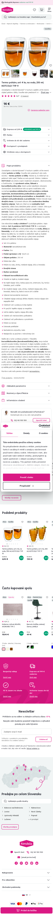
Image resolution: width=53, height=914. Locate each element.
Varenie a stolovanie (27, 24)
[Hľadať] (5, 17)
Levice (6, 811)
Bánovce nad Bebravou (13, 808)
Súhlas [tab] (9, 433)
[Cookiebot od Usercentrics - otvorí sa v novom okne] (39, 426)
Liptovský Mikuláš (11, 815)
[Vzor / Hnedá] (11, 649)
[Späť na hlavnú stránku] (7, 10)
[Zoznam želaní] (34, 9)
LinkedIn (36, 863)
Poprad (34, 815)
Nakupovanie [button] (7, 873)
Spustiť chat (41, 420)
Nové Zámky (36, 811)
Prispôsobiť (25, 486)
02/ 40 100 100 (20, 420)
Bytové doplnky (12, 24)
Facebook (16, 863)
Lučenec (7, 819)
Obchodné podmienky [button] (11, 887)
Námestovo (36, 808)
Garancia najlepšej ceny (40, 110)
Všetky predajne (10, 827)
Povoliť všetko (26, 477)
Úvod (3, 24)
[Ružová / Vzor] (3, 649)
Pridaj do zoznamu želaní (50, 65)
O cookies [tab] (43, 433)
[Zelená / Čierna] (32, 647)
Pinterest (31, 863)
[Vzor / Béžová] (7, 649)
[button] (26, 129)
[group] (26, 52)
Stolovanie (40, 24)
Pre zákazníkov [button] (8, 880)
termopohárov (34, 371)
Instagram (21, 863)
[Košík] (42, 9)
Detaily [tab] (26, 433)
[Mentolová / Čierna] (28, 647)
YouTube (26, 863)
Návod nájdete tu (33, 748)
